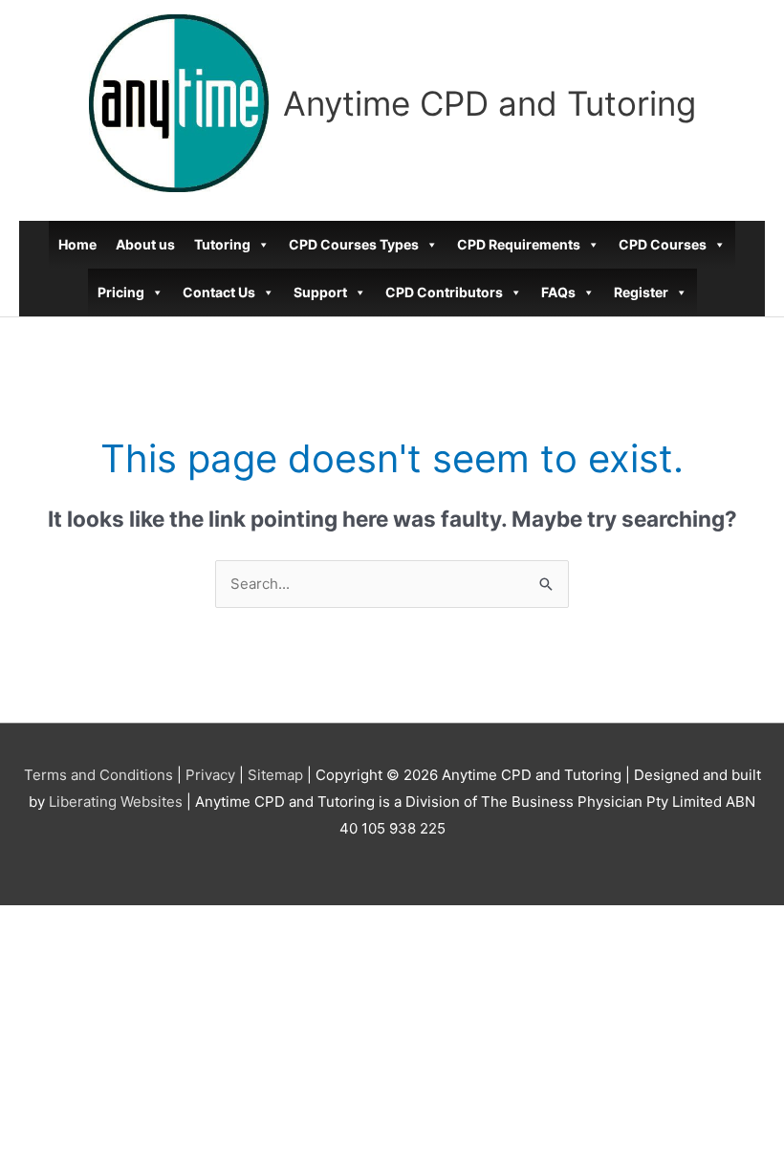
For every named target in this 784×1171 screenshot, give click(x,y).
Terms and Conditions (98, 775)
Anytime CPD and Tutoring (489, 103)
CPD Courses (663, 244)
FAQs (558, 292)
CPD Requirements (518, 244)
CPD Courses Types (354, 244)
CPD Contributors (444, 292)
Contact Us (219, 292)
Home (77, 244)
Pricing (121, 292)
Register (641, 292)
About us (145, 244)
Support (320, 292)
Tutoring (222, 244)
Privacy (210, 775)
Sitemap (275, 775)
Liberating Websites (116, 801)
